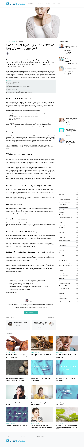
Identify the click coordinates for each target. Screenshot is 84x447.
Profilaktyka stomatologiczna (65, 263)
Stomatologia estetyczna (64, 283)
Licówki (60, 242)
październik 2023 (13, 292)
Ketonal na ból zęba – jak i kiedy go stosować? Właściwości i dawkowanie (41, 426)
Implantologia (62, 227)
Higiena (60, 222)
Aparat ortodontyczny (64, 192)
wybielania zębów (41, 167)
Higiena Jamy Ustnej (63, 225)
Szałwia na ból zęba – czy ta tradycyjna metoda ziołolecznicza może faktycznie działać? (27, 280)
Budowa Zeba (62, 197)
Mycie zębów (62, 247)
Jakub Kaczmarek (33, 300)
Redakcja (23, 436)
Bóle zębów (61, 194)
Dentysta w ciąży (63, 215)
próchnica (11, 115)
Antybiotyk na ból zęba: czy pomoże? (16, 425)
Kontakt (7, 436)
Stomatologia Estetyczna (64, 286)
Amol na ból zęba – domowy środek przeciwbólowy (20, 285)
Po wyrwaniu (62, 255)
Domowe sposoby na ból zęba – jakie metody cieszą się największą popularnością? (26, 287)
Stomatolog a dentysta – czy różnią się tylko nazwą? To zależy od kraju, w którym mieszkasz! (40, 324)
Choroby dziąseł (62, 204)
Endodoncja (61, 220)
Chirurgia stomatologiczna (64, 202)
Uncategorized (68, 57)
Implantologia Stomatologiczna (68, 44)
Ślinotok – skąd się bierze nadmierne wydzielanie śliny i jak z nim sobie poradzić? (71, 120)
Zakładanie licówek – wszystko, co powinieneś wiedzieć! (20, 323)
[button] (77, 3)
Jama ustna (61, 232)
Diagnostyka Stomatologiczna (65, 217)
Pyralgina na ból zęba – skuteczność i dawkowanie (19, 289)
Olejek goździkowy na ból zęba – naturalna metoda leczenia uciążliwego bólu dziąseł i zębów (28, 286)
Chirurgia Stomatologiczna (64, 199)
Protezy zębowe (62, 273)
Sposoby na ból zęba (10, 41)
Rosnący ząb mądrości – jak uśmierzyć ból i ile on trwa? (41, 403)
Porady (66, 67)
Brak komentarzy (20, 41)
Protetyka (61, 268)
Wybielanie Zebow (63, 298)
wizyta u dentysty (51, 77)
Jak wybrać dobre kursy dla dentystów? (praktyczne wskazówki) (71, 60)
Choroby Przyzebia (63, 209)
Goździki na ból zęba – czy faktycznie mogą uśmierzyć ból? (21, 283)
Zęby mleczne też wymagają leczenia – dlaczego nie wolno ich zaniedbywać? (71, 70)
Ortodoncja (61, 250)
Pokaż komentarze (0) (30, 312)
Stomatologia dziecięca (64, 280)
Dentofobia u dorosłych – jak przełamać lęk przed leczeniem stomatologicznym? (71, 48)
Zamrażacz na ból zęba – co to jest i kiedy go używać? (40, 379)
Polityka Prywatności (40, 436)
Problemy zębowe (63, 260)
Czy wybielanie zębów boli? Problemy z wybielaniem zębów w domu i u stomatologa (70, 140)
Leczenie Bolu (62, 237)
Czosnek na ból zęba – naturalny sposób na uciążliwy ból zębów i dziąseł (24, 282)
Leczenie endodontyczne (64, 240)
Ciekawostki (61, 212)
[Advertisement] (68, 96)
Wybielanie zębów (63, 296)
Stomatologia (74, 57)
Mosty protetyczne (63, 245)
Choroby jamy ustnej (63, 207)
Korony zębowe (62, 235)
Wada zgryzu (62, 293)
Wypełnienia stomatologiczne (65, 301)
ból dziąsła (46, 257)
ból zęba (12, 123)
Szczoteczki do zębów (64, 288)
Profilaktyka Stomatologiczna (65, 265)
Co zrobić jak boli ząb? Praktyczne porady (15, 403)
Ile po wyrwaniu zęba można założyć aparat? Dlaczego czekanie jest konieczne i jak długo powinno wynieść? (70, 131)
